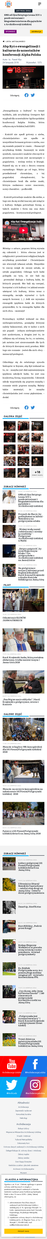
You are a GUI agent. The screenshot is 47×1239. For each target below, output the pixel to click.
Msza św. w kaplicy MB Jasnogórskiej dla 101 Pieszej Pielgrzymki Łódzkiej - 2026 (22, 749)
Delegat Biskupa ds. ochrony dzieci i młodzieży (23, 1150)
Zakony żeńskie (23, 1158)
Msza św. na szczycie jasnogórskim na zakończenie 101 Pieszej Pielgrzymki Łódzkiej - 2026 (23, 791)
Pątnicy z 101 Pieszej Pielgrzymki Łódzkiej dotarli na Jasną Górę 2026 (22, 832)
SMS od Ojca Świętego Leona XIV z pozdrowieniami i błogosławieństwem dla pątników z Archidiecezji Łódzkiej (23, 19)
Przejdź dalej (23, 1231)
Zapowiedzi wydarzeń (23, 1110)
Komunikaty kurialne (23, 1114)
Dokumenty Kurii (23, 1143)
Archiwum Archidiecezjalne (23, 1169)
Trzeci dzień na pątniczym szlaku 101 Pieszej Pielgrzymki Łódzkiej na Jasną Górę (30, 1042)
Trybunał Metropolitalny (23, 1139)
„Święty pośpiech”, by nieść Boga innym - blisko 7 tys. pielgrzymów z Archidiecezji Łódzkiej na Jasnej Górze (30, 554)
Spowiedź (10, 31)
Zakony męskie (23, 1154)
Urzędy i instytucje (23, 1136)
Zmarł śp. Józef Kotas (29, 906)
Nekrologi (23, 1118)
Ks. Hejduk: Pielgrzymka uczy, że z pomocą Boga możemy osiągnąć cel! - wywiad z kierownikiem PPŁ (30, 972)
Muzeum (23, 1172)
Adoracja (36, 31)
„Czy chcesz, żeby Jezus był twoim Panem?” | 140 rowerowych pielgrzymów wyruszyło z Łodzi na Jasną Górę (31, 996)
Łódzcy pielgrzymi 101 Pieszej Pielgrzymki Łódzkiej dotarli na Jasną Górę (30, 866)
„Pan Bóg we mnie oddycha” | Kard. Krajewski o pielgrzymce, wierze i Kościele (21, 702)
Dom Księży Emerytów (23, 1161)
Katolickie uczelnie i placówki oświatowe (23, 1165)
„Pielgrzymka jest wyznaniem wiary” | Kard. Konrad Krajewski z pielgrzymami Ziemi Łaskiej (31, 1020)
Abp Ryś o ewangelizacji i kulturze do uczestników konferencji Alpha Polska (22, 50)
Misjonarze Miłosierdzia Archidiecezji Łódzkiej (23, 1132)
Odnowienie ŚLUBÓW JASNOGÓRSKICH (14, 619)
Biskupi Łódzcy (23, 1128)
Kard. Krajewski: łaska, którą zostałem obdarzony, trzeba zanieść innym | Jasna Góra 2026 (23, 660)
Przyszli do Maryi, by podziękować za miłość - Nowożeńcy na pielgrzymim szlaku (31, 517)
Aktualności (23, 1102)
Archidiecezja (23, 1107)
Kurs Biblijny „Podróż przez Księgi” (30, 927)
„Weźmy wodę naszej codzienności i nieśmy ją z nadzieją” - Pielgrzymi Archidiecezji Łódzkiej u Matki (30, 535)
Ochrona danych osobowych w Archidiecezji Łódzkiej (24, 1147)
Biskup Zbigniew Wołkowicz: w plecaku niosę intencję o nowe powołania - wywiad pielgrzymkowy (30, 950)
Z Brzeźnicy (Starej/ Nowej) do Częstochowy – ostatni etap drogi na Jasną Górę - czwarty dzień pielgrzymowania (31, 888)
